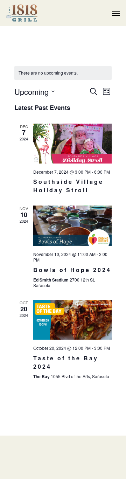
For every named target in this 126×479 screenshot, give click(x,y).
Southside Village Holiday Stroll (68, 186)
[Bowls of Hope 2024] (72, 225)
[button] (116, 12)
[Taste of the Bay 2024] (72, 320)
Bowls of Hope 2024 (72, 270)
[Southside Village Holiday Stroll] (72, 144)
